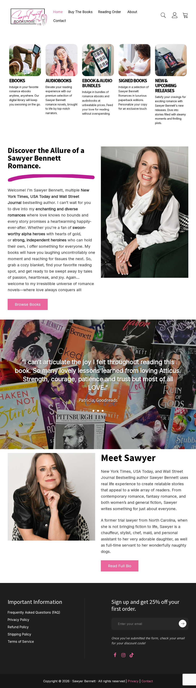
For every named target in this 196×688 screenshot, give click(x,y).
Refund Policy (18, 627)
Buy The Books (80, 12)
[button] (93, 411)
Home (58, 12)
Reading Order (109, 12)
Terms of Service (21, 642)
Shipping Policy (19, 634)
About (132, 12)
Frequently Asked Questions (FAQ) (34, 612)
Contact (59, 21)
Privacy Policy (18, 620)
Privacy (133, 681)
